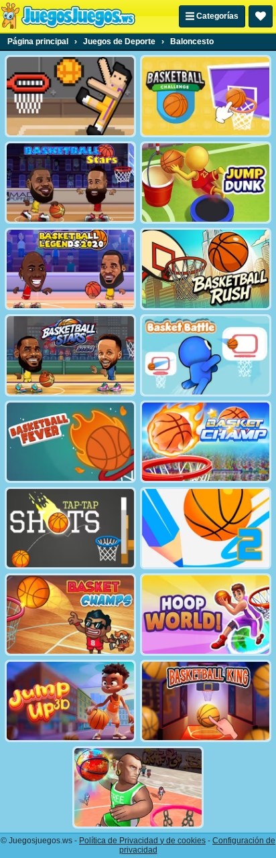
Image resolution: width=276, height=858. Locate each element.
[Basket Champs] (70, 614)
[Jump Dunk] (205, 182)
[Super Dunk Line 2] (205, 528)
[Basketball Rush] (205, 269)
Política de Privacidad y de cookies (142, 840)
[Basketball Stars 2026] (70, 355)
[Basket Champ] (205, 442)
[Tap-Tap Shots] (70, 528)
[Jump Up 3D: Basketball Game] (70, 701)
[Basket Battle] (205, 355)
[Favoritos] (261, 16)
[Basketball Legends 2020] (70, 269)
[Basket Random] (70, 96)
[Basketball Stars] (70, 182)
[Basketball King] (205, 701)
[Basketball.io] (138, 787)
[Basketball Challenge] (205, 96)
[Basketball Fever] (70, 442)
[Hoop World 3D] (205, 614)
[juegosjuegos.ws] (68, 16)
